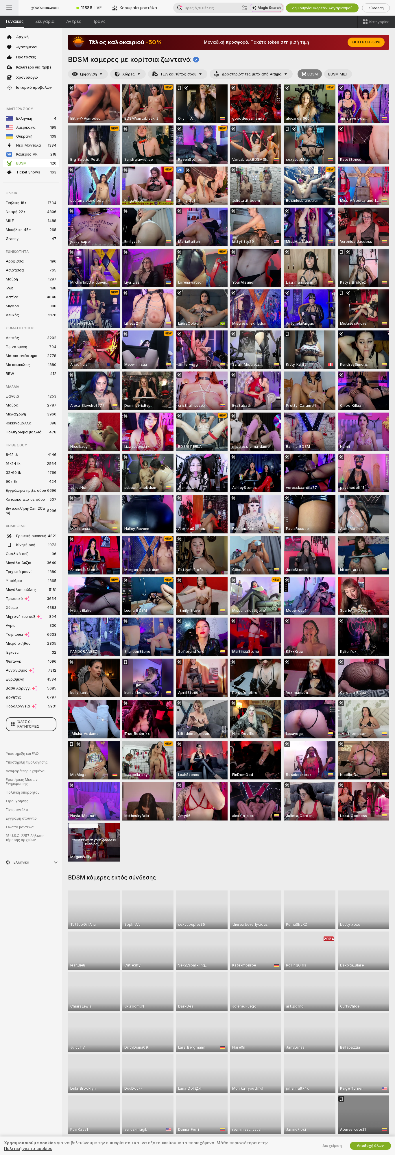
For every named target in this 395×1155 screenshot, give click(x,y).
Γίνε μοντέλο (17, 810)
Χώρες (128, 74)
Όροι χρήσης (17, 801)
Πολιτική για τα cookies (28, 1148)
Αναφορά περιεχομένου (26, 771)
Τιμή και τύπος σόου (178, 74)
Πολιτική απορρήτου (23, 792)
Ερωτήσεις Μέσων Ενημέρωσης (22, 782)
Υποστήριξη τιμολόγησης (27, 762)
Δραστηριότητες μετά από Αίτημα (252, 74)
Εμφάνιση (88, 74)
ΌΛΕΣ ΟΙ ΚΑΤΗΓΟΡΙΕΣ (28, 724)
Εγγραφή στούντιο (21, 818)
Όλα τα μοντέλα (20, 827)
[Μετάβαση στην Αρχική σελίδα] (45, 8)
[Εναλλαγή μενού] (9, 8)
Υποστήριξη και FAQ (22, 754)
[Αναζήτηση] (245, 8)
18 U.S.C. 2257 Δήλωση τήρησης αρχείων (25, 838)
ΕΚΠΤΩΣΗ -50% (366, 42)
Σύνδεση (376, 8)
